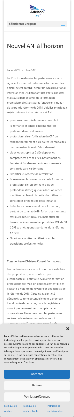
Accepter (37, 374)
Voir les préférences (37, 396)
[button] (68, 329)
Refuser (37, 385)
